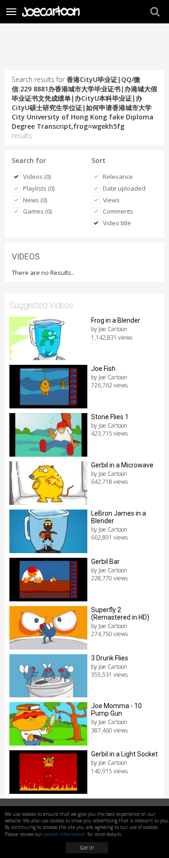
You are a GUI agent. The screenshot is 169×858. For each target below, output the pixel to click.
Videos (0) (37, 176)
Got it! (87, 847)
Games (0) (37, 211)
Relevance (118, 176)
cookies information (65, 834)
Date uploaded (124, 188)
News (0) (35, 200)
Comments (118, 211)
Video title (117, 223)
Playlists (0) (38, 188)
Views (111, 200)
